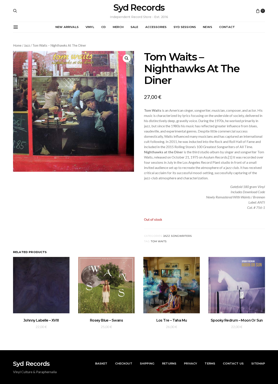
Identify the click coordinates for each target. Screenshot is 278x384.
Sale (134, 27)
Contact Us (233, 363)
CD (103, 27)
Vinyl (90, 27)
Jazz (27, 45)
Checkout (123, 363)
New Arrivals (67, 27)
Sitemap (258, 363)
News (207, 27)
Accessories (156, 27)
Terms (210, 363)
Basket (101, 363)
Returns (169, 363)
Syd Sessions (185, 27)
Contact (227, 27)
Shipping (147, 363)
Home (17, 45)
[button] (127, 58)
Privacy (190, 363)
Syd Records (138, 7)
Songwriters (181, 235)
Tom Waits (159, 241)
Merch (118, 27)
